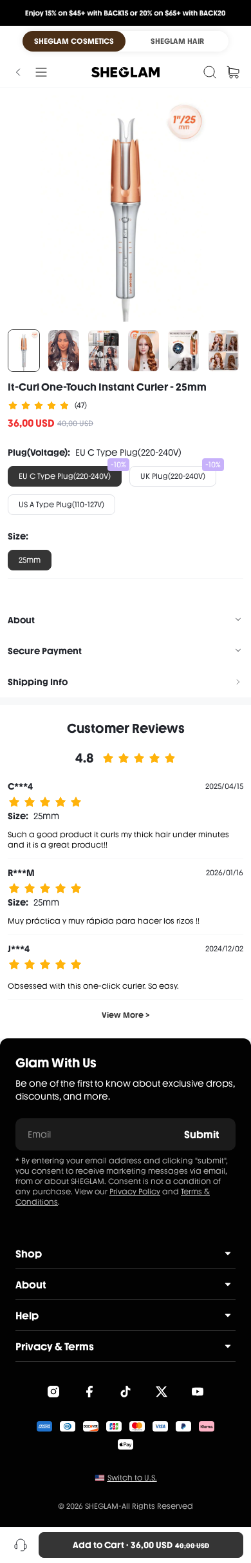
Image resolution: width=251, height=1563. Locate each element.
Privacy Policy (134, 1191)
